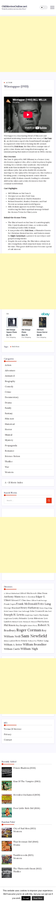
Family (8, 408)
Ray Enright (21, 625)
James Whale (13, 611)
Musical (8, 435)
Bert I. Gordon (28, 597)
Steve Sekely (21, 640)
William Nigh (29, 649)
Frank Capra (9, 604)
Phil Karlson (43, 621)
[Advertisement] (28, 44)
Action (8, 365)
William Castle (12, 648)
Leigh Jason (8, 618)
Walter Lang (43, 640)
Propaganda (11, 445)
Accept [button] (26, 898)
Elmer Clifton (31, 600)
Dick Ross (15, 347)
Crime (8, 392)
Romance (9, 451)
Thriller (9, 461)
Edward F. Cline (18, 600)
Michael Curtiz (17, 622)
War (7, 467)
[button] (44, 7)
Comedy (9, 386)
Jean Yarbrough (23, 611)
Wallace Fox (32, 641)
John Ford (48, 611)
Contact (8, 739)
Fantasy (9, 413)
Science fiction (12, 456)
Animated (10, 376)
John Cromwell (37, 611)
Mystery (9, 440)
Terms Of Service (12, 729)
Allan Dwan (42, 593)
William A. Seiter (13, 644)
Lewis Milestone (35, 618)
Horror (8, 429)
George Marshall (12, 608)
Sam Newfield (34, 635)
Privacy (7, 734)
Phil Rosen (9, 625)
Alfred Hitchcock (28, 593)
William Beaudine (34, 644)
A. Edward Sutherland (12, 593)
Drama (8, 402)
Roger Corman (28, 630)
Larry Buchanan (41, 615)
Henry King (43, 608)
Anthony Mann (12, 596)
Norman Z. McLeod (30, 622)
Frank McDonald (26, 603)
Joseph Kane (28, 615)
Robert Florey (33, 625)
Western (9, 472)
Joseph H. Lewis (14, 614)
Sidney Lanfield (9, 641)
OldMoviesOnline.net (14, 6)
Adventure (10, 370)
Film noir (9, 418)
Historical (10, 424)
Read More (37, 898)
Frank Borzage (42, 600)
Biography (10, 381)
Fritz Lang (44, 603)
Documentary (11, 397)
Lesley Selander (20, 618)
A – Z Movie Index (14, 482)
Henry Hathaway (29, 607)
